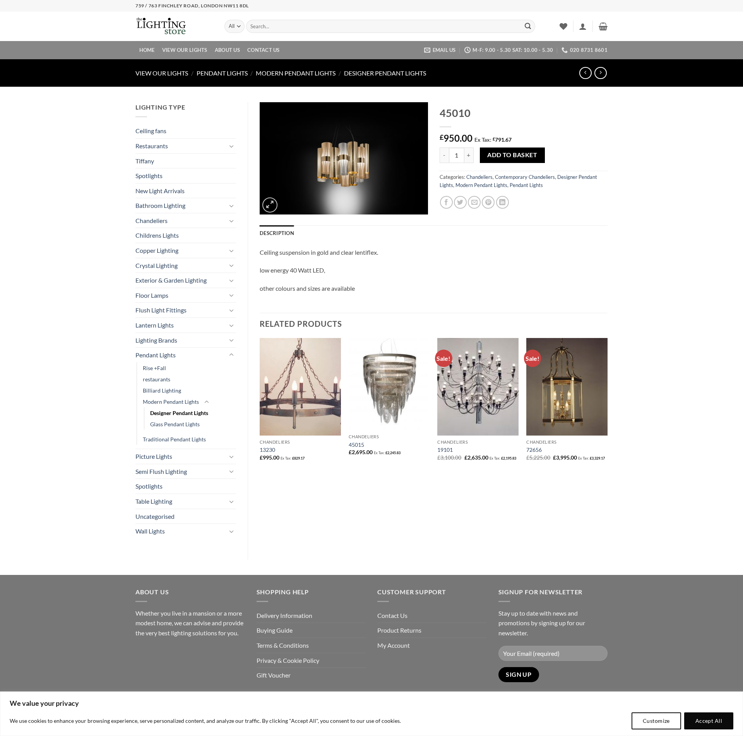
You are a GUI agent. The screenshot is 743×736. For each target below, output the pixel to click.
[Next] (607, 406)
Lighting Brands (156, 340)
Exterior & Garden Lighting (171, 280)
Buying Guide (275, 630)
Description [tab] (277, 233)
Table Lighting (153, 501)
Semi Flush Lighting (161, 471)
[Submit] (527, 26)
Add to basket (512, 154)
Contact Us (263, 50)
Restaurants (151, 145)
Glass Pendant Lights (175, 424)
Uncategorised (155, 516)
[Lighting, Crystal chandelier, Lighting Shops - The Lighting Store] (174, 26)
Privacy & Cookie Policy (288, 660)
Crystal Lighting (156, 265)
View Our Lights (184, 50)
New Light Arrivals (160, 190)
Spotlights (149, 175)
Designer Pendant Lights (385, 73)
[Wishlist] (563, 26)
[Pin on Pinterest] (488, 202)
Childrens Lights (157, 235)
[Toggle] (231, 146)
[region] (371, 713)
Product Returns (399, 630)
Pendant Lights (222, 73)
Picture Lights (153, 456)
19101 (445, 449)
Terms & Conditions (283, 645)
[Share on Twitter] (460, 202)
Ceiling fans (150, 130)
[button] (583, 26)
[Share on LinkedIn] (502, 202)
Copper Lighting (156, 250)
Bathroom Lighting (160, 205)
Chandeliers (151, 220)
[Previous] (260, 406)
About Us (227, 50)
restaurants (156, 379)
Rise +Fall (154, 368)
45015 (356, 444)
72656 (534, 449)
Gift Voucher (274, 675)
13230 (267, 449)
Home (147, 50)
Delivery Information (284, 615)
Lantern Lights (154, 325)
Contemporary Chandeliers (525, 177)
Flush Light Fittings (161, 310)
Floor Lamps (151, 295)
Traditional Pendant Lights (174, 439)
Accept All (708, 720)
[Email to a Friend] (474, 202)
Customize (656, 720)
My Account (393, 645)
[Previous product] (600, 73)
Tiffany (144, 161)
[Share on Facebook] (446, 202)
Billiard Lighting (162, 390)
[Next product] (585, 73)
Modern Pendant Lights (296, 73)
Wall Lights (150, 531)
